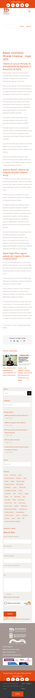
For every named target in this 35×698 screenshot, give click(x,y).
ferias (24, 496)
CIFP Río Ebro (22, 487)
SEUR (19, 518)
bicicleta (6, 481)
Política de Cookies (17, 676)
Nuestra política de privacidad (11, 597)
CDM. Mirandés (19, 484)
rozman (13, 518)
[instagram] (27, 5)
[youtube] (22, 5)
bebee (24, 478)
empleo (26, 493)
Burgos (12, 481)
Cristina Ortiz (8, 493)
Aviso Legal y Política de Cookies (22, 673)
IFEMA (14, 500)
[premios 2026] (17, 658)
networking (24, 515)
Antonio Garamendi (9, 478)
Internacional (21, 500)
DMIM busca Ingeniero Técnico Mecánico (15, 422)
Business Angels (20, 481)
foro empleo (7, 500)
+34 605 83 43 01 (10, 652)
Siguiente (28, 26)
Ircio (15, 503)
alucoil (19, 475)
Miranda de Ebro (22, 325)
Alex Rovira (13, 475)
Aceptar (17, 694)
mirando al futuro (9, 515)
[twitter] (13, 5)
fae (11, 496)
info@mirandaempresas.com (17, 2)
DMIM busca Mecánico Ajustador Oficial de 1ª (16, 415)
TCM (23, 518)
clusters (20, 490)
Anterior (22, 26)
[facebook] (17, 5)
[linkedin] (8, 5)
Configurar (28, 683)
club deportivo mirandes (10, 490)
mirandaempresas (20, 512)
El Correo (20, 493)
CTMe (14, 493)
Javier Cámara (22, 503)
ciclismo (15, 487)
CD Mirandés (8, 487)
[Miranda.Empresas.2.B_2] (6, 8)
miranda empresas (9, 512)
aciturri (6, 475)
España (6, 496)
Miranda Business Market (11, 509)
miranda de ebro (23, 509)
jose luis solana (8, 506)
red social (7, 518)
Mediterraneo (24, 506)
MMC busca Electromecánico (12, 440)
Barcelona (18, 478)
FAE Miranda (17, 496)
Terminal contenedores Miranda (12, 521)
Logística (16, 506)
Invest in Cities (8, 503)
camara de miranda (9, 484)
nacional (18, 515)
